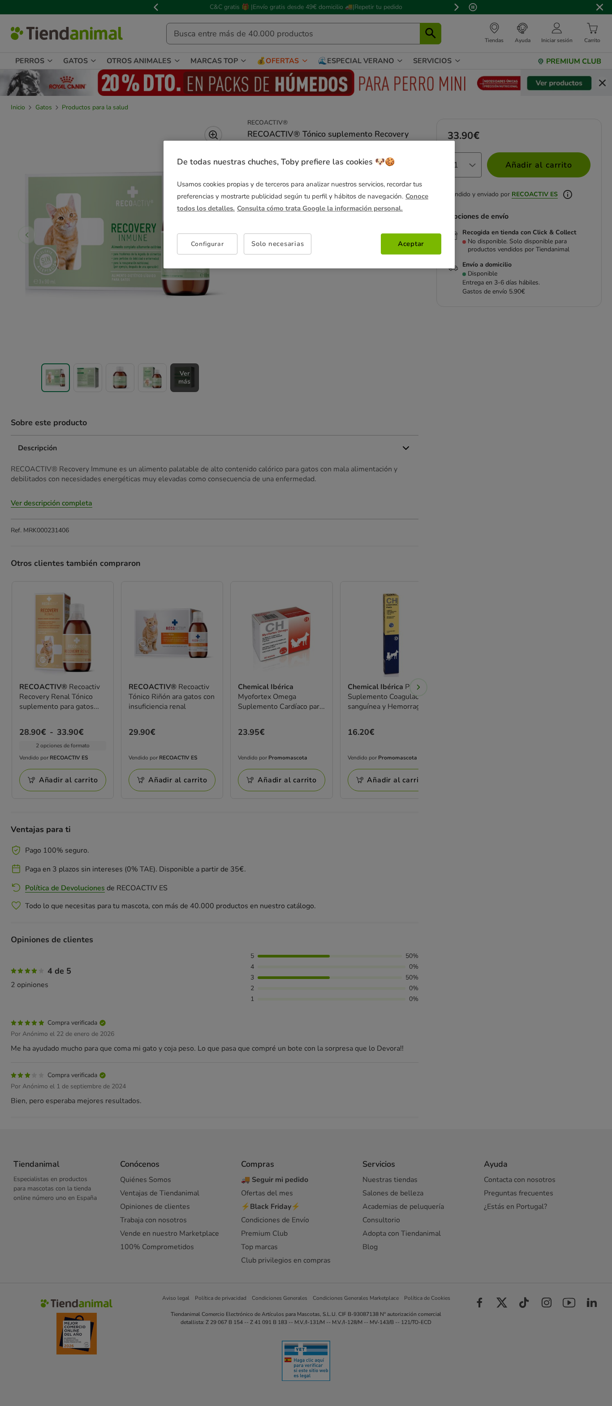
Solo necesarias (277, 243)
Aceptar (411, 243)
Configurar (207, 244)
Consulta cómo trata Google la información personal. (320, 208)
